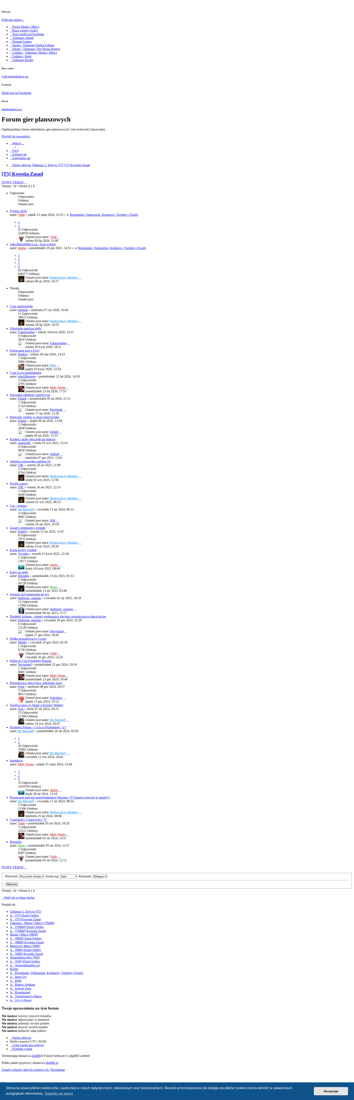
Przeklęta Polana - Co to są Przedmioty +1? (38, 727)
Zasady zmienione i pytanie (27, 528)
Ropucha (16, 842)
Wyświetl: (12, 876)
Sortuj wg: (52, 876)
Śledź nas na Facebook (16, 93)
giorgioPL (24, 443)
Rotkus (22, 354)
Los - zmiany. (18, 505)
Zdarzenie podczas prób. (26, 328)
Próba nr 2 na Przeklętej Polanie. (31, 661)
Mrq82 (22, 642)
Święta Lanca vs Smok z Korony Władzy (37, 705)
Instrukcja (16, 760)
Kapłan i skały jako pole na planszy (33, 439)
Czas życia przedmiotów (26, 372)
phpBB (36, 1056)
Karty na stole (19, 572)
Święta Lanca (18, 483)
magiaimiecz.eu (12, 109)
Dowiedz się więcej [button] (59, 1093)
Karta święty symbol (23, 550)
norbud (54, 454)
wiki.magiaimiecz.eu (15, 76)
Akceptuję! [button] (331, 1091)
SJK (21, 465)
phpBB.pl (51, 1063)
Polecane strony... (13, 20)
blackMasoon (26, 376)
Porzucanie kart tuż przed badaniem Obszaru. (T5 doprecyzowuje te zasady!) (59, 797)
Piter (53, 365)
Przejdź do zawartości (16, 136)
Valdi (21, 214)
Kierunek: (86, 876)
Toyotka (23, 553)
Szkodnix (56, 697)
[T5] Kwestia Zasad (22, 173)
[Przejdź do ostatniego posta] (59, 237)
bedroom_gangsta (29, 598)
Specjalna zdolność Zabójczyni (30, 395)
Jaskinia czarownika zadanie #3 (30, 461)
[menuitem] (14, 150)
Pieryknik (56, 409)
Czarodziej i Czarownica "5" (28, 819)
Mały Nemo (58, 387)
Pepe (21, 686)
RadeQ (22, 531)
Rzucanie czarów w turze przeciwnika (34, 417)
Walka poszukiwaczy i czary (28, 638)
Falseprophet (26, 332)
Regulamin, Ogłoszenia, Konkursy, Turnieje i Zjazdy (104, 214)
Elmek (22, 398)
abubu (22, 248)
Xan (21, 709)
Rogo (53, 587)
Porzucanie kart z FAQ (25, 350)
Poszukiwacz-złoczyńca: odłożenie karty (36, 683)
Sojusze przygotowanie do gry (29, 594)
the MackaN (26, 509)
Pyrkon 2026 (18, 211)
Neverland (57, 631)
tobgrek (23, 310)
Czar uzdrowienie (21, 306)
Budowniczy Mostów (64, 277)
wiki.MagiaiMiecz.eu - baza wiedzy (33, 244)
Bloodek (23, 576)
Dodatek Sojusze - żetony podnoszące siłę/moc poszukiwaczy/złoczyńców (58, 616)
